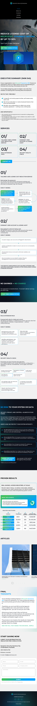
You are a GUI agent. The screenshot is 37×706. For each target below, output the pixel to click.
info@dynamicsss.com (18, 696)
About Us (18, 10)
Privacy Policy (18, 703)
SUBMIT (18, 679)
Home (18, 8)
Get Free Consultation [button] (9, 48)
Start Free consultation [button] (10, 294)
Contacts (18, 13)
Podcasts (18, 17)
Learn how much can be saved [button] (8, 459)
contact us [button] (6, 161)
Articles (18, 15)
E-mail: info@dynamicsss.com (9, 655)
